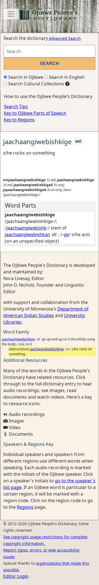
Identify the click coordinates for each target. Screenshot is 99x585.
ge (66, 234)
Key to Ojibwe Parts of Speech (35, 113)
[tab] (49, 205)
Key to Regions (19, 120)
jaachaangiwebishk (26, 228)
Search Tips (16, 106)
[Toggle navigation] (11, 14)
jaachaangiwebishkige (47, 349)
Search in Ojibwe (25, 77)
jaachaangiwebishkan (27, 234)
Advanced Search (65, 38)
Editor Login (16, 576)
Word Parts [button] (20, 205)
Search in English (66, 77)
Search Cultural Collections (35, 84)
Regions (25, 507)
